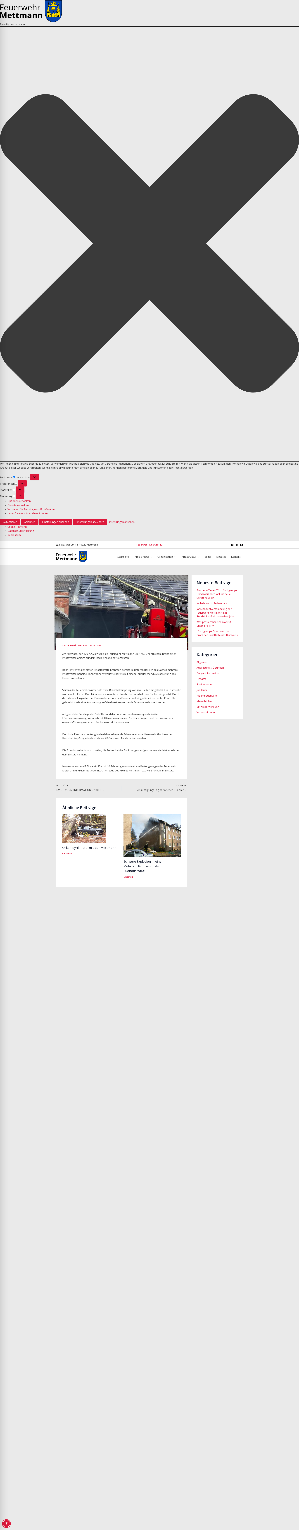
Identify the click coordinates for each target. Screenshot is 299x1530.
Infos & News (141, 556)
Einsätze (221, 556)
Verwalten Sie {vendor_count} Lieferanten (31, 509)
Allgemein (202, 662)
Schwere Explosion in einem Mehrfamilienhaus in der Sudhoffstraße (143, 866)
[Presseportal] (241, 545)
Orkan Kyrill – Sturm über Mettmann (89, 848)
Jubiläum (202, 690)
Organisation (165, 556)
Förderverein (204, 684)
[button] (149, 243)
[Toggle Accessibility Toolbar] (6, 1524)
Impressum (14, 535)
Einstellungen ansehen (55, 522)
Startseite (123, 556)
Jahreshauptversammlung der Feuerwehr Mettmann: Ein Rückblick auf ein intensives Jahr (215, 612)
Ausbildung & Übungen (210, 667)
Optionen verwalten (19, 501)
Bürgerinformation (208, 673)
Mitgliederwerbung (208, 707)
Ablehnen (29, 522)
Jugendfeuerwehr (207, 695)
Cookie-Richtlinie (17, 526)
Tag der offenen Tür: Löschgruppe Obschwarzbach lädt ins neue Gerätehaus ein (217, 594)
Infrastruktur (188, 556)
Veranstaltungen (206, 712)
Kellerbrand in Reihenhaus (212, 603)
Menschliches (204, 701)
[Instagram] (236, 545)
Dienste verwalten (18, 505)
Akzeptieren (10, 522)
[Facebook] (232, 545)
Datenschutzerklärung (20, 530)
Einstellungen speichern (90, 522)
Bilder (207, 556)
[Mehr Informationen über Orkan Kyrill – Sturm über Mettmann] (84, 828)
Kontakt (235, 556)
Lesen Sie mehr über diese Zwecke (27, 513)
